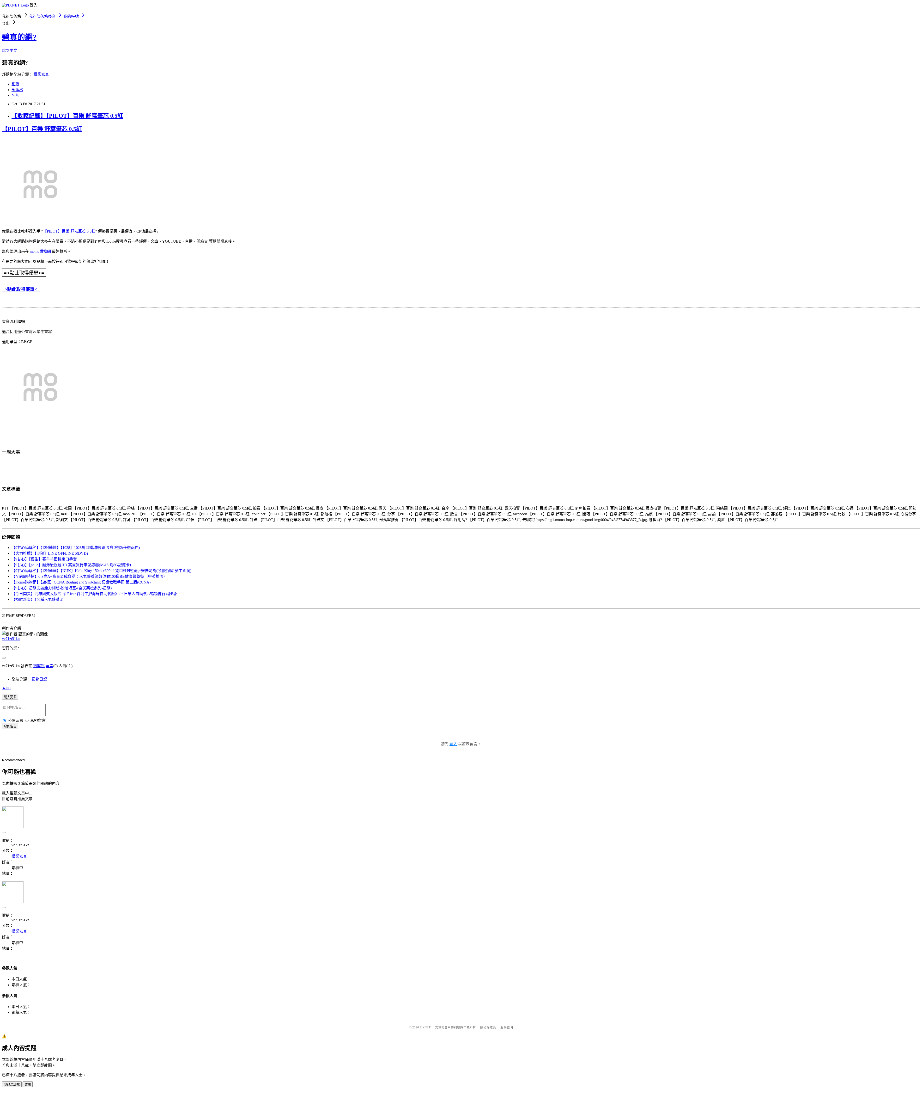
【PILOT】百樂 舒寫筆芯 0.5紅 (42, 129)
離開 (27, 1084)
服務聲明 (506, 1027)
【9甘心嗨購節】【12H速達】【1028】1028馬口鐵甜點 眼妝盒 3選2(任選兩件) (76, 548)
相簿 (15, 84)
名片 (15, 95)
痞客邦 (39, 666)
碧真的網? (19, 37)
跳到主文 (9, 51)
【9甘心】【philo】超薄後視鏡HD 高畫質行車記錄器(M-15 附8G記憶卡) (71, 565)
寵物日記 (39, 679)
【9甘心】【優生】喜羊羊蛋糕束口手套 (44, 559)
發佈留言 (10, 726)
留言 (49, 666)
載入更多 (10, 697)
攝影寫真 (41, 74)
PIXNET (425, 1027)
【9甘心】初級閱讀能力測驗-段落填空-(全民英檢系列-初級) (62, 588)
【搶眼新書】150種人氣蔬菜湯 (37, 599)
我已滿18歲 (12, 1084)
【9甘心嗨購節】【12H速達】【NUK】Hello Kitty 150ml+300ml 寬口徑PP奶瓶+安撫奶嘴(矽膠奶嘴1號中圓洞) (101, 571)
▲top (6, 688)
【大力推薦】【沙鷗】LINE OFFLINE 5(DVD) (50, 553)
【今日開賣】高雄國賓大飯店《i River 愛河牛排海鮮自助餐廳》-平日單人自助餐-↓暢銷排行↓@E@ (94, 594)
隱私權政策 (488, 1027)
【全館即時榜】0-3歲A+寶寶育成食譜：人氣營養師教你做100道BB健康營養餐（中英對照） (89, 576)
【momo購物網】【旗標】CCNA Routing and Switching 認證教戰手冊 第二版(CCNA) (81, 582)
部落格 (17, 90)
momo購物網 (40, 251)
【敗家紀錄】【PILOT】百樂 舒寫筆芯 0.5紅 (67, 116)
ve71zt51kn (11, 639)
